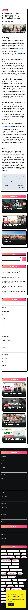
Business (4, 307)
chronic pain (15, 563)
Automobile (5, 304)
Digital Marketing (5, 570)
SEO (16, 586)
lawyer (15, 583)
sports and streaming (16, 589)
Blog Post (3, 538)
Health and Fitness (6, 340)
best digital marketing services (8, 557)
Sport (3, 589)
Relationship (5, 354)
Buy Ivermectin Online (6, 560)
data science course (14, 567)
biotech (18, 557)
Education (5, 10)
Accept (10, 604)
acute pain (4, 554)
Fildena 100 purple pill (6, 579)
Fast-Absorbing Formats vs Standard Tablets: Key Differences (13, 439)
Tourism (4, 365)
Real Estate (5, 351)
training (3, 599)
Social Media (5, 358)
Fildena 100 (4, 576)
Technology (4, 362)
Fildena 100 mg (12, 576)
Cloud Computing (6, 311)
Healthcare (9, 583)
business (24, 557)
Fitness (14, 579)
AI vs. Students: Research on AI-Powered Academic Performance (13, 209)
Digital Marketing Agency (16, 570)
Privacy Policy (4, 542)
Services (21, 586)
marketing (4, 586)
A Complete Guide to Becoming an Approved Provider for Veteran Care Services (13, 276)
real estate (10, 586)
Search (14, 254)
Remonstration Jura (8, 21)
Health (3, 583)
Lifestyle (4, 347)
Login (2, 531)
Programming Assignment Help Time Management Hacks (12, 225)
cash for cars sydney (6, 563)
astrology (10, 554)
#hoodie (3, 551)
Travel (3, 369)
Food (3, 329)
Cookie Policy (12, 601)
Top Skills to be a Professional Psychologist (12, 240)
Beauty (23, 554)
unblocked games (5, 602)
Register (3, 534)
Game (3, 333)
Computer (4, 315)
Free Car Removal (22, 579)
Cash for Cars (15, 560)
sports (8, 589)
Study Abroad (4, 595)
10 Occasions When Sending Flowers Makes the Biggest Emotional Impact (14, 281)
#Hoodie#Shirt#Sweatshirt (13, 551)
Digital (3, 318)
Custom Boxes (4, 567)
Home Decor (5, 344)
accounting (23, 551)
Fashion (4, 325)
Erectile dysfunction (12, 573)
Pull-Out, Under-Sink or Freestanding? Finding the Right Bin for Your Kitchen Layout (14, 271)
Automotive (17, 554)
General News (5, 336)
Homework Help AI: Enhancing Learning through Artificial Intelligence (9, 181)
